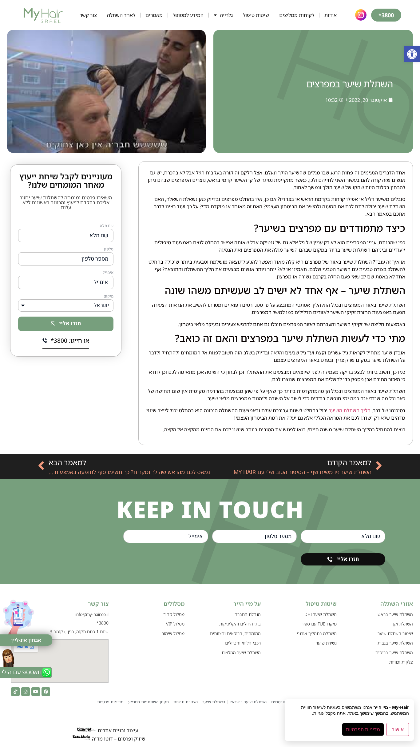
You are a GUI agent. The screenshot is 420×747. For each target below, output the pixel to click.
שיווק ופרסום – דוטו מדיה (118, 738)
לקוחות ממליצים (296, 15)
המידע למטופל (188, 15)
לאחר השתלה (121, 15)
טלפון (108, 249)
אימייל (108, 272)
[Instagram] (25, 691)
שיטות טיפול (256, 15)
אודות (330, 15)
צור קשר (88, 15)
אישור (398, 729)
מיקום (108, 296)
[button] (412, 54)
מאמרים (154, 15)
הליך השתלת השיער (349, 410)
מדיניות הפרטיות (363, 729)
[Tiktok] (15, 691)
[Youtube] (35, 691)
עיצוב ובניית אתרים (117, 730)
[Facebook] (46, 691)
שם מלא (106, 226)
